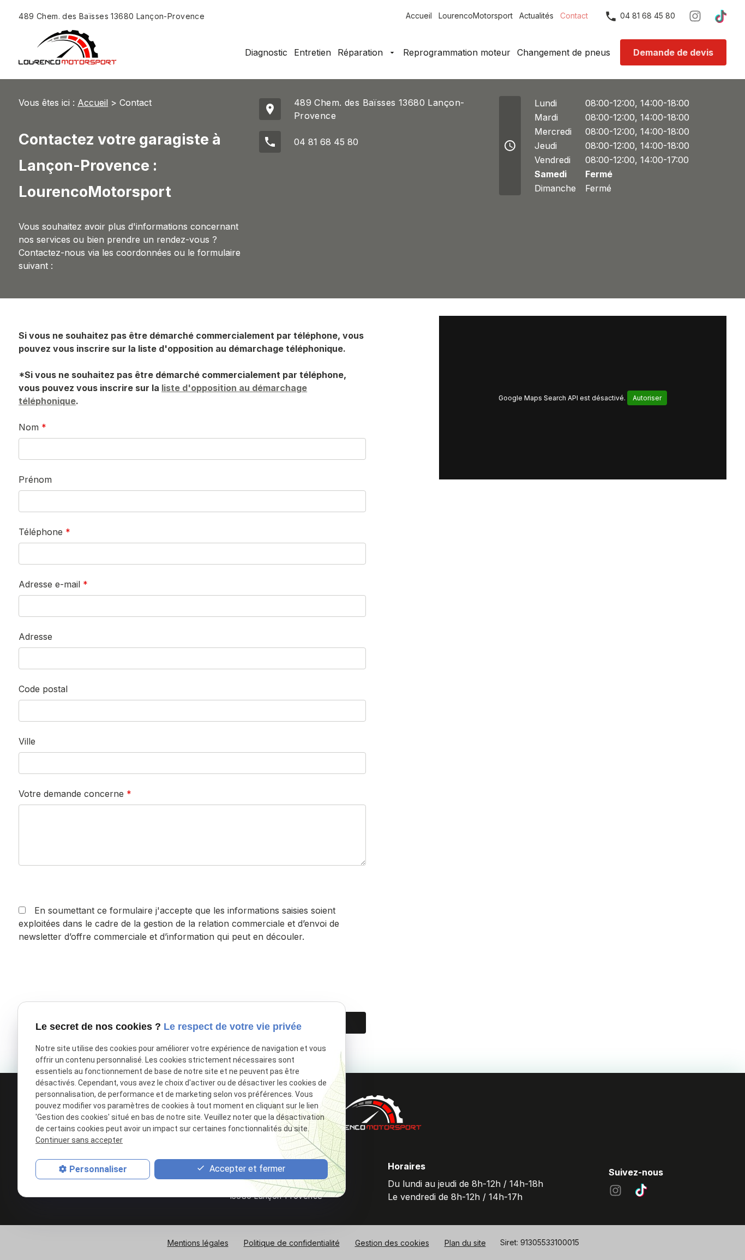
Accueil (419, 15)
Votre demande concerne (75, 793)
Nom (32, 427)
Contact (574, 15)
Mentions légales (198, 1242)
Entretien (312, 52)
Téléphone (44, 531)
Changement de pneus (563, 52)
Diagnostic (266, 52)
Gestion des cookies (392, 1242)
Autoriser (647, 398)
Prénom (35, 479)
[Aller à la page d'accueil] (68, 47)
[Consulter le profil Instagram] (695, 16)
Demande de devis (673, 52)
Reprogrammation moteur (456, 52)
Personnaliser (98, 1169)
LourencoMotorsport (475, 15)
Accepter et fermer (246, 1168)
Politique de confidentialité (292, 1242)
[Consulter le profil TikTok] (720, 16)
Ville (27, 741)
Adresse (35, 636)
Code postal (43, 688)
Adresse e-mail (53, 584)
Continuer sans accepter (79, 1140)
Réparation (362, 52)
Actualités (536, 15)
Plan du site (465, 1242)
